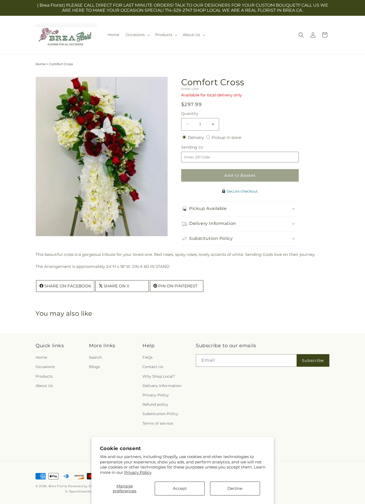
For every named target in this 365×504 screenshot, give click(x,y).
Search (95, 357)
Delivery (196, 137)
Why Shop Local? (158, 376)
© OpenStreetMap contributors (90, 492)
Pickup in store (226, 137)
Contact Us (152, 367)
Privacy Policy (138, 472)
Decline (234, 488)
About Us (44, 385)
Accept (180, 488)
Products (44, 376)
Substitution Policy (160, 414)
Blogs (94, 367)
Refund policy (155, 404)
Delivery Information (161, 385)
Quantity (189, 113)
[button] (137, 34)
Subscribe (313, 360)
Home (41, 64)
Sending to (200, 147)
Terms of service (157, 423)
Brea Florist (58, 486)
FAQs (147, 357)
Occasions (45, 367)
